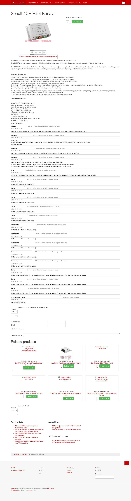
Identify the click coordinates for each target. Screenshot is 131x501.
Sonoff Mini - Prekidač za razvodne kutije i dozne (65, 363)
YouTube (98, 468)
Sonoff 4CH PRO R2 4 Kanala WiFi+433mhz (29, 393)
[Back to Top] (126, 463)
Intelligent (17, 454)
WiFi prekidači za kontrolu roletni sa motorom (66, 440)
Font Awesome (15, 490)
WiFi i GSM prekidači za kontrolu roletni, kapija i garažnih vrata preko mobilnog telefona (29, 430)
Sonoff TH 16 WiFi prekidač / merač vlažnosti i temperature (29, 364)
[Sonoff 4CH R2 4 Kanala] (38, 33)
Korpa (85, 3)
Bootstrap (13, 488)
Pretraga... (98, 474)
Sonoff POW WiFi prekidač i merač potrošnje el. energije (102, 394)
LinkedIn (69, 473)
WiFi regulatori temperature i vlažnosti (63, 442)
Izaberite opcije (29, 368)
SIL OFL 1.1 (32, 490)
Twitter (69, 470)
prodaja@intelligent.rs (17, 470)
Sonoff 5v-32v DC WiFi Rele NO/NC (102, 363)
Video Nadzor (60, 3)
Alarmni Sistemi (74, 3)
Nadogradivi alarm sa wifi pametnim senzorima (66, 430)
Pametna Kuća (45, 3)
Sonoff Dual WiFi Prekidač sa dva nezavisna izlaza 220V (65, 394)
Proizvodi (32, 3)
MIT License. (50, 488)
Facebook (70, 468)
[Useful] (118, 126)
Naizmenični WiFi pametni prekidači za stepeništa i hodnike (26, 427)
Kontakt (13, 468)
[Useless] (119, 126)
